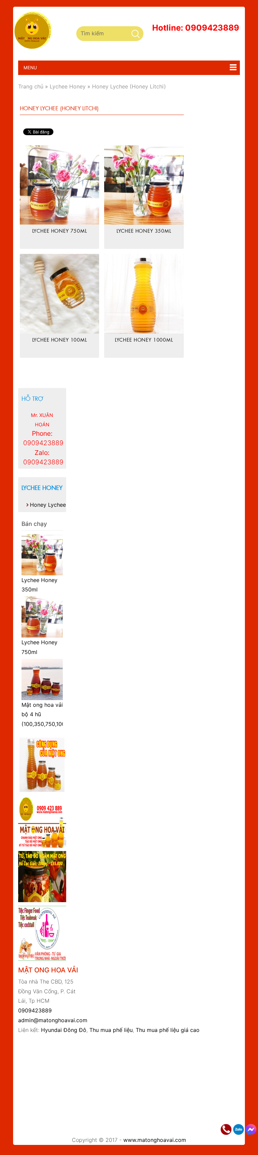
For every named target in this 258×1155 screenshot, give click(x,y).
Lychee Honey (42, 487)
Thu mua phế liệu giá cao (168, 1030)
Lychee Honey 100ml (59, 339)
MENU (27, 67)
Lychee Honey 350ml (144, 230)
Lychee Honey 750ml (59, 230)
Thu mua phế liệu (111, 1030)
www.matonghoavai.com (154, 1140)
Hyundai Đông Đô (63, 1030)
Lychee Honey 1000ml (144, 339)
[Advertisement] (138, 1085)
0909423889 (35, 1010)
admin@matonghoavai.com (52, 1020)
